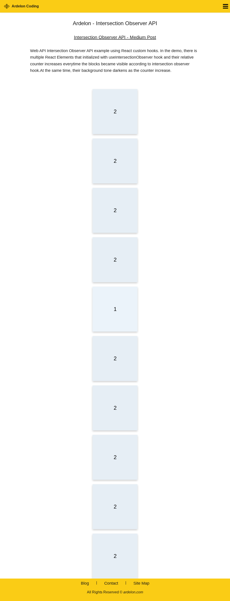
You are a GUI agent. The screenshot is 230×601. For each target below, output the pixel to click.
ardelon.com (133, 592)
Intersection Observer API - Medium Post (115, 37)
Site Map (141, 583)
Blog (85, 583)
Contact (111, 583)
